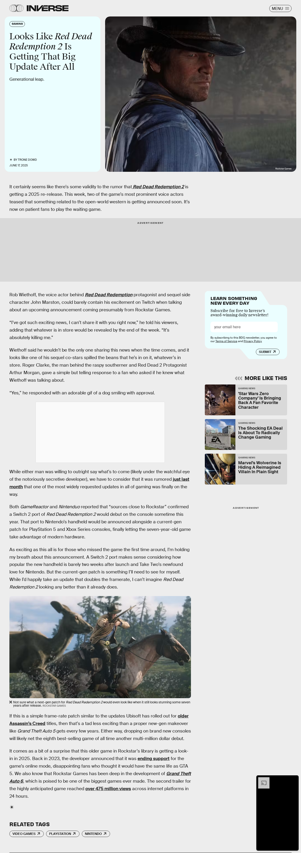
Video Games (24, 834)
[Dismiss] (293, 779)
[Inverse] (47, 8)
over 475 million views (108, 789)
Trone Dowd (27, 160)
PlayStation (60, 834)
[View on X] (100, 432)
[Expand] (261, 779)
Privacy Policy (253, 341)
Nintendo (93, 834)
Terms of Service (226, 341)
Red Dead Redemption (108, 295)
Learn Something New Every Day (233, 300)
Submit (265, 352)
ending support (154, 758)
